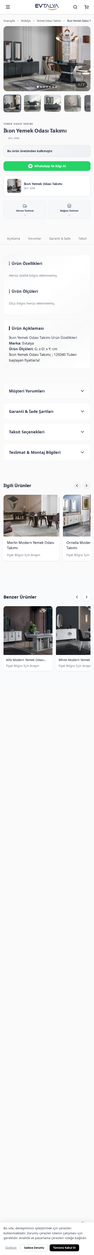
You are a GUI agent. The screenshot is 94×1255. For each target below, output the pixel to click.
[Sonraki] (87, 486)
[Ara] (75, 7)
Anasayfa (9, 21)
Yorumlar (34, 238)
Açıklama (13, 238)
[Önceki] (77, 486)
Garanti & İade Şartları (31, 411)
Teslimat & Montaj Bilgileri (35, 452)
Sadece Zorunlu (34, 1248)
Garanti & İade (60, 238)
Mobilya (26, 21)
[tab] (12, 103)
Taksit (82, 238)
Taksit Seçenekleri (26, 431)
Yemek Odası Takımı (49, 21)
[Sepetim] (87, 7)
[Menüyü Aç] (7, 7)
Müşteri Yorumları (27, 391)
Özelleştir (11, 1248)
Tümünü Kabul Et (64, 1248)
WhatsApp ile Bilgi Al (47, 166)
